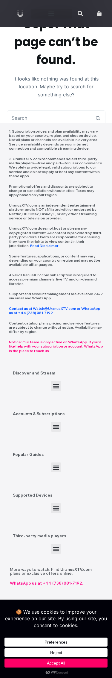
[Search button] (98, 118)
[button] (51, 14)
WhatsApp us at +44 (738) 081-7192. (46, 583)
